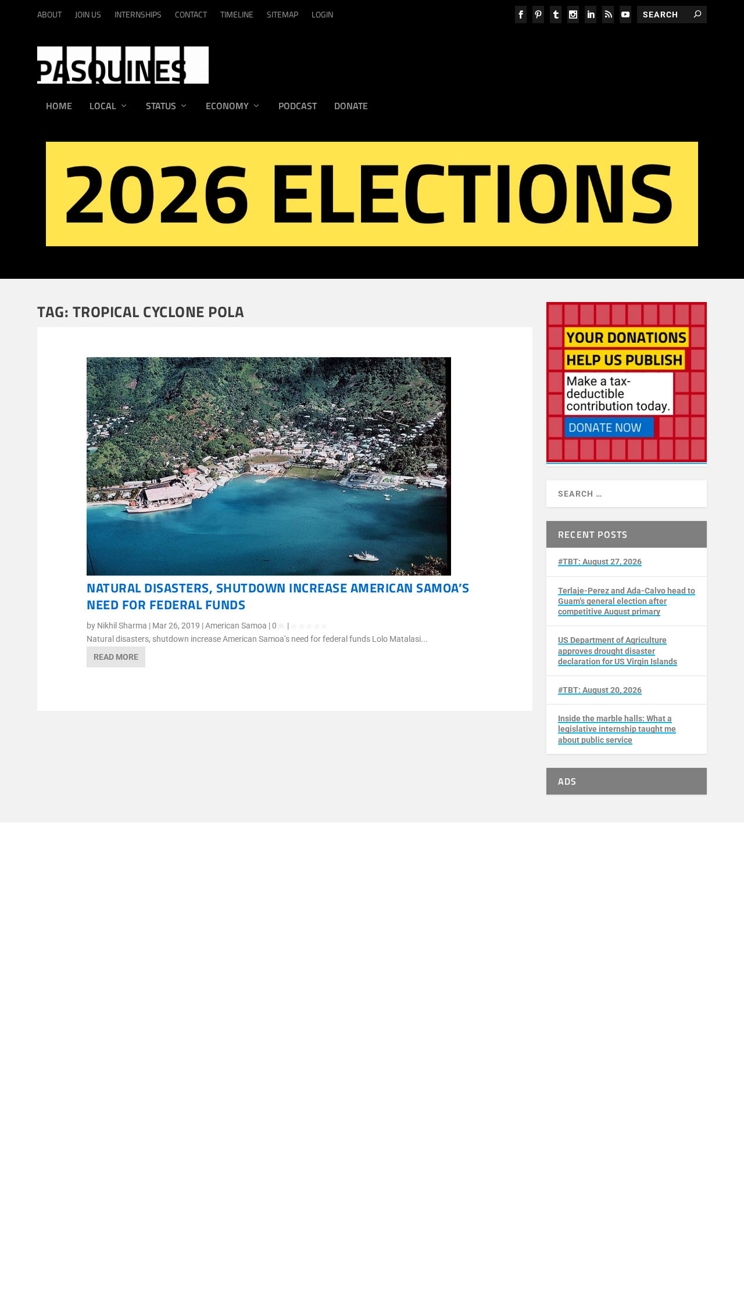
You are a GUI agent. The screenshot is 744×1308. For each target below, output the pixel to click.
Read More (116, 657)
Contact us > (97, 1098)
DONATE (89, 1057)
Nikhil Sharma (122, 625)
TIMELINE (236, 14)
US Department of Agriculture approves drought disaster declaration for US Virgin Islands (617, 650)
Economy (227, 107)
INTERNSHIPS (138, 14)
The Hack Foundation (237, 1022)
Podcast (297, 107)
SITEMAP (282, 14)
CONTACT (191, 14)
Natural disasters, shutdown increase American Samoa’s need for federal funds (278, 596)
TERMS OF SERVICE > (174, 962)
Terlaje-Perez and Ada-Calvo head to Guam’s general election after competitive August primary (626, 601)
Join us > (90, 1071)
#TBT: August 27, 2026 (600, 561)
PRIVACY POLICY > (253, 962)
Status (161, 107)
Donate (351, 107)
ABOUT (49, 14)
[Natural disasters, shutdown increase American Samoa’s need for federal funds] (269, 572)
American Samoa (236, 625)
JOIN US (88, 14)
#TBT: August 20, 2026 (600, 690)
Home (59, 107)
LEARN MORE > (102, 962)
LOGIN (322, 14)
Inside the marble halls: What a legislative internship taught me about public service (617, 729)
